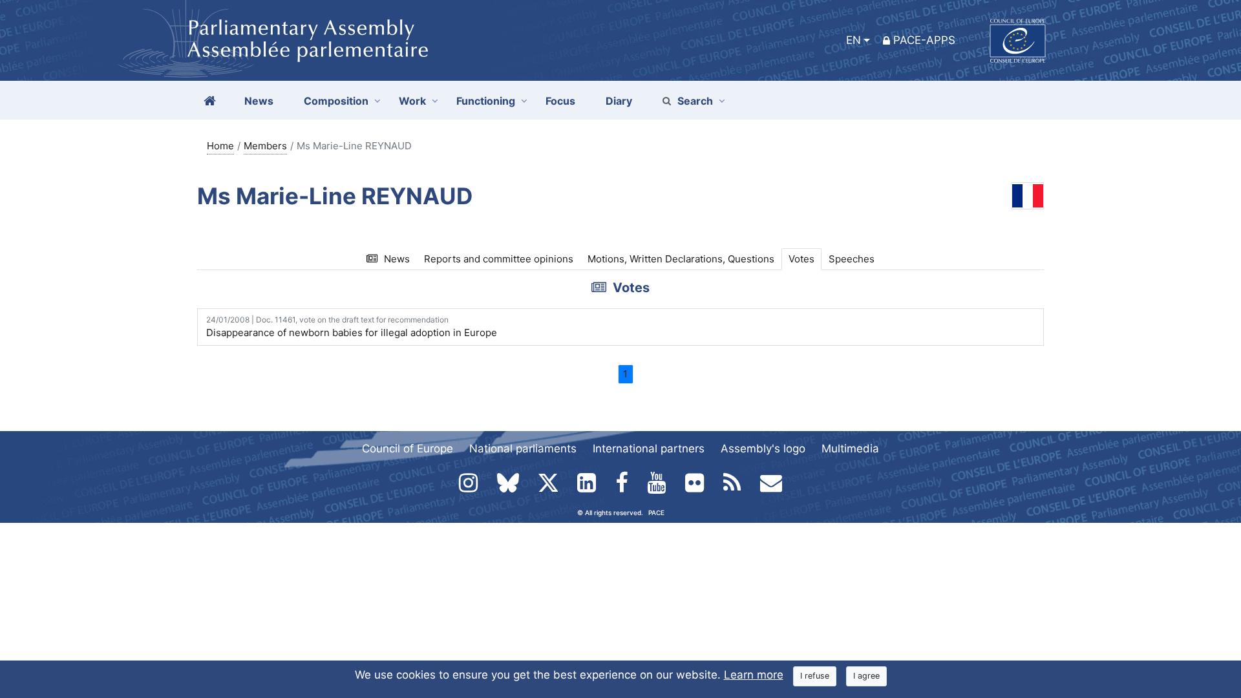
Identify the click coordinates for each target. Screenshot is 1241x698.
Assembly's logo (763, 448)
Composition (336, 100)
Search (695, 100)
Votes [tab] (801, 259)
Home (220, 146)
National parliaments (523, 448)
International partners (649, 448)
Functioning (485, 100)
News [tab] (397, 259)
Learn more (753, 674)
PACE (656, 512)
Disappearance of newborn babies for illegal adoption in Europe (351, 327)
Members (265, 146)
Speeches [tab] (852, 259)
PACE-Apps (924, 40)
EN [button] (853, 40)
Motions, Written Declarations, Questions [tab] (681, 259)
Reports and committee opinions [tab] (498, 259)
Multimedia (850, 448)
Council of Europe (407, 448)
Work (412, 100)
